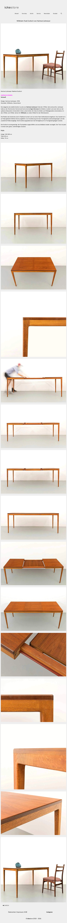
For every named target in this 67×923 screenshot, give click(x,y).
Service (39, 13)
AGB (25, 912)
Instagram (49, 912)
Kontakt (55, 13)
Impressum (20, 912)
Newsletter (47, 13)
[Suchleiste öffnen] (61, 13)
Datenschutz (12, 912)
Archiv (31, 13)
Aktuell (17, 13)
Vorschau (24, 13)
